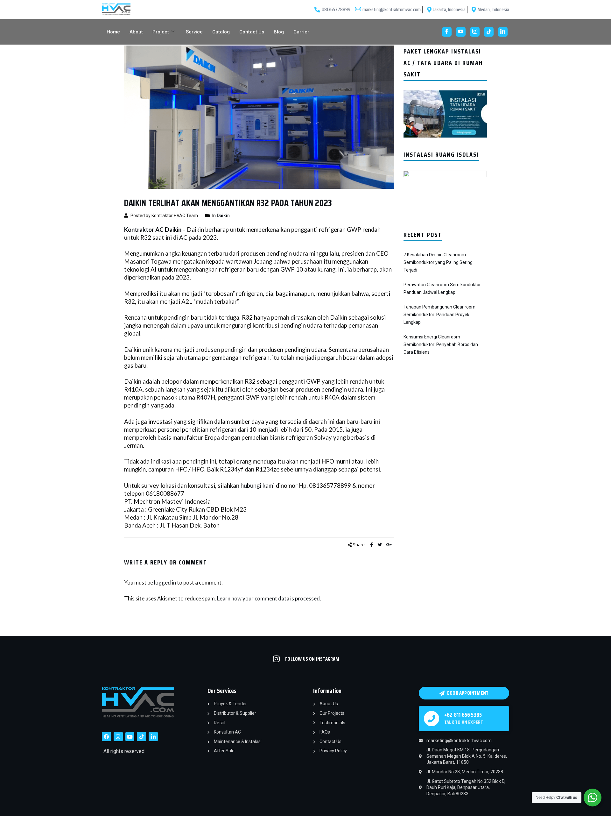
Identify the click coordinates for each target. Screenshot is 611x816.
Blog (279, 32)
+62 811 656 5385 (463, 714)
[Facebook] (447, 32)
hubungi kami (258, 485)
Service (194, 32)
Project (160, 32)
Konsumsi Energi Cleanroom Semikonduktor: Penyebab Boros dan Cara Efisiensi (441, 344)
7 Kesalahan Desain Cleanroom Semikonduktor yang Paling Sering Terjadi (438, 262)
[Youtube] (461, 32)
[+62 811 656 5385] (431, 718)
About (136, 32)
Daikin (223, 215)
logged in (165, 582)
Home (113, 32)
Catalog (221, 32)
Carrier (301, 32)
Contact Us (251, 32)
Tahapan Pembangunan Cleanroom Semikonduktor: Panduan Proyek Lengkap (439, 314)
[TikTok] (489, 32)
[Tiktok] (141, 736)
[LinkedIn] (503, 32)
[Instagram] (475, 32)
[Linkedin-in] (153, 736)
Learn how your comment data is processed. (269, 598)
